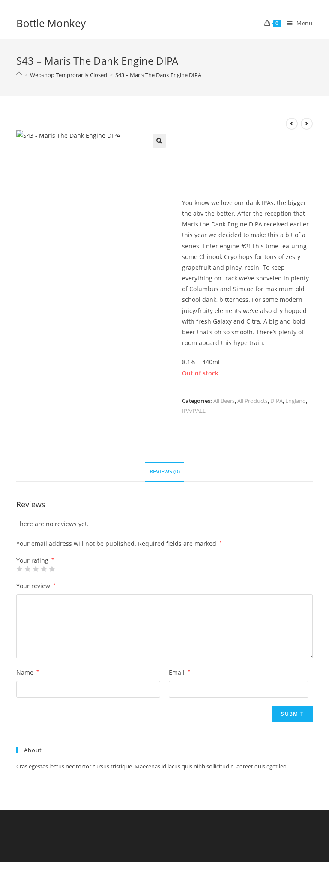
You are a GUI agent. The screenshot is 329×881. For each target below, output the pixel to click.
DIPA (276, 401)
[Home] (19, 75)
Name (27, 672)
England (295, 401)
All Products (252, 401)
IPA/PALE (194, 410)
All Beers (224, 401)
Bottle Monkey (51, 23)
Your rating (35, 560)
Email (179, 672)
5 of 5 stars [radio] (52, 569)
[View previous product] (292, 124)
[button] (159, 141)
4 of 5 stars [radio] (44, 569)
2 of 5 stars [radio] (27, 569)
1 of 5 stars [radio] (19, 569)
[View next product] (307, 124)
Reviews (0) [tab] (165, 471)
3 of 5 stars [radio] (36, 569)
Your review (36, 586)
